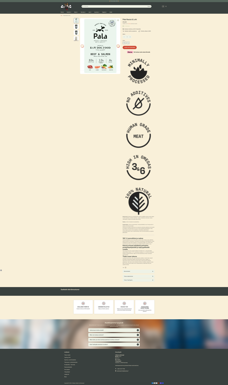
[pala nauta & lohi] (118, 20)
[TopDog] (66, 6)
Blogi (65, 376)
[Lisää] (130, 37)
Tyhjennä (149, 6)
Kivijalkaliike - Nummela (69, 364)
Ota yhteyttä (67, 369)
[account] (166, 6)
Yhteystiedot (67, 371)
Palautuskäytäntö (68, 367)
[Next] (118, 46)
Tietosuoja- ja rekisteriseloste (70, 362)
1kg (128, 42)
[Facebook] (125, 267)
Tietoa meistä (67, 355)
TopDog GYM (67, 357)
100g (124, 42)
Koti (61, 15)
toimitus (129, 23)
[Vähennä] (124, 37)
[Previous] (82, 46)
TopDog (73, 383)
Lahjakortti (66, 374)
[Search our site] (83, 6)
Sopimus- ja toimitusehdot (70, 359)
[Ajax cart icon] (163, 6)
